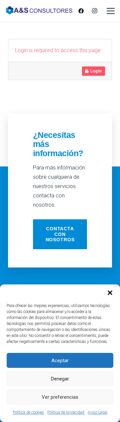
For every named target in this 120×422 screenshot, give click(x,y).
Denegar (60, 379)
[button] (110, 292)
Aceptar (60, 361)
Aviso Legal (97, 412)
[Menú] (110, 11)
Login (95, 71)
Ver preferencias (60, 397)
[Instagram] (94, 11)
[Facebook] (81, 11)
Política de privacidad (65, 412)
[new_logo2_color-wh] (39, 11)
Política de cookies (28, 412)
